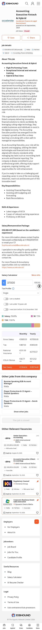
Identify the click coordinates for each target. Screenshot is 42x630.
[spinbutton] (19, 283)
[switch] (6, 299)
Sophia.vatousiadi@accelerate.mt (15, 245)
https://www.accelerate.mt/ (13, 267)
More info (36, 275)
